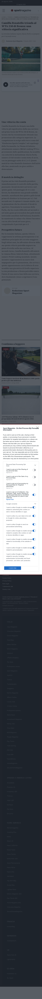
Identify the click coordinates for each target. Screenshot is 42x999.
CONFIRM (12, 568)
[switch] (34, 470)
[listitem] (21, 465)
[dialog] (21, 499)
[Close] (38, 428)
